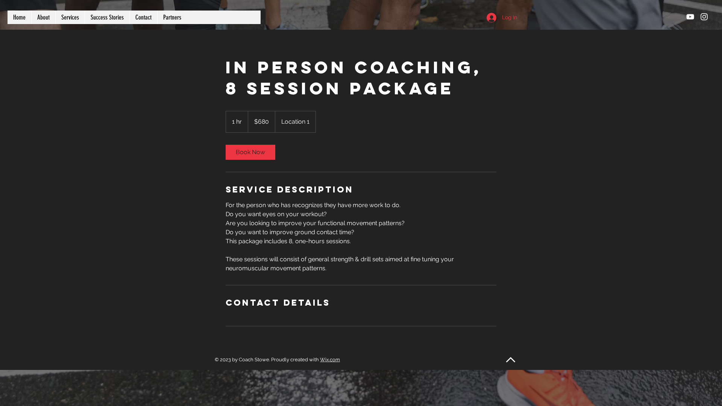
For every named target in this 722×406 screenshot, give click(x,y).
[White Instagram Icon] (704, 16)
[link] (250, 152)
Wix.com (330, 359)
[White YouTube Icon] (690, 16)
